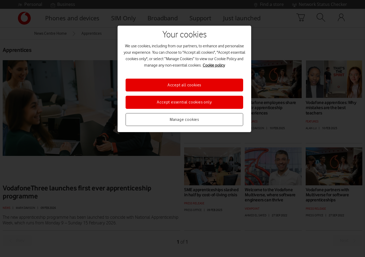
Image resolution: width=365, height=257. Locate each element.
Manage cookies (184, 119)
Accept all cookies (184, 85)
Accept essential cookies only (184, 102)
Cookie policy (214, 65)
